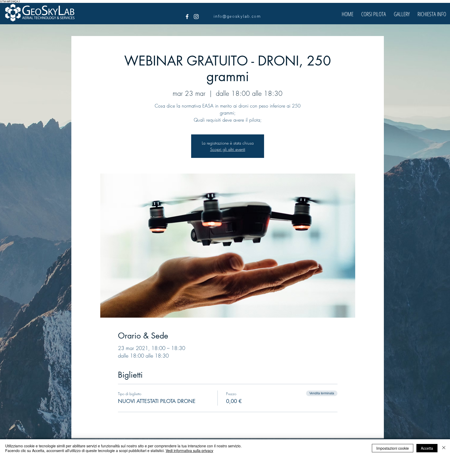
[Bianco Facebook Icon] (187, 16)
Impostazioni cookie (392, 448)
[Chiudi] (444, 448)
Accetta (427, 448)
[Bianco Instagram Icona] (196, 16)
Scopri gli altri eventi (227, 149)
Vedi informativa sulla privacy (189, 450)
